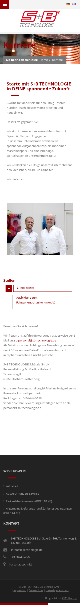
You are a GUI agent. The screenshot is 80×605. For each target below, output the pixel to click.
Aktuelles (12, 486)
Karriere (57, 60)
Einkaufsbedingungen (29, 501)
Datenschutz (36, 590)
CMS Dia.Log (69, 598)
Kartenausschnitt (20, 564)
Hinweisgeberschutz (57, 590)
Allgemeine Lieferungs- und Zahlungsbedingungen (37, 510)
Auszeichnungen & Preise (22, 494)
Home (44, 60)
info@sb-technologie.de (26, 550)
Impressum (20, 590)
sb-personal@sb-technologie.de (35, 340)
